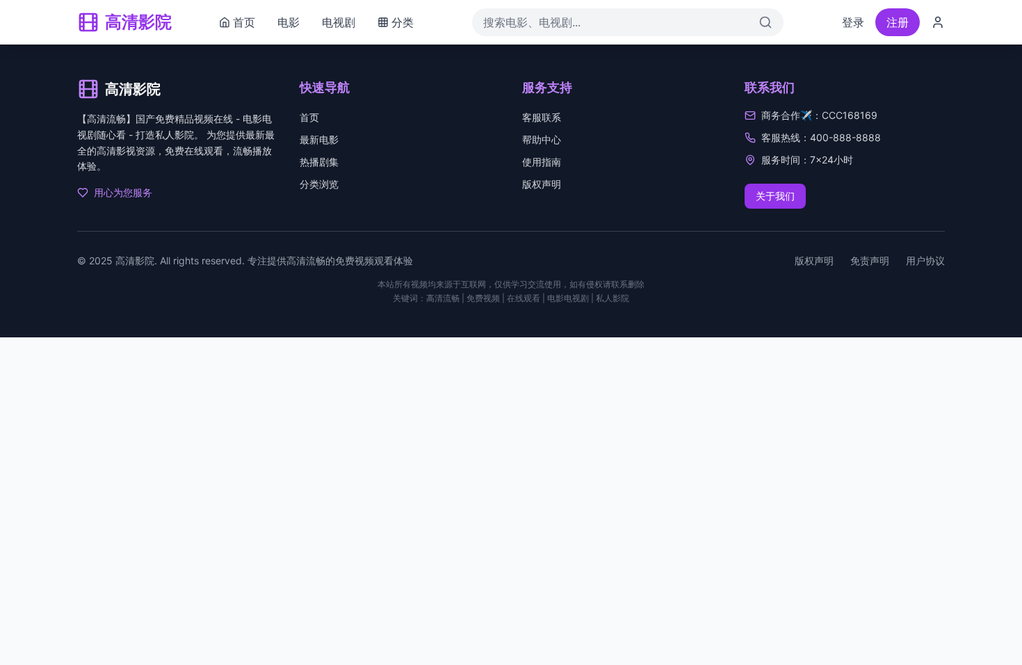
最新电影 (319, 139)
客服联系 (541, 117)
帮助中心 (541, 139)
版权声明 (541, 184)
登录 (853, 22)
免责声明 (869, 260)
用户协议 (925, 260)
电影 (288, 22)
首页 (309, 117)
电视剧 (338, 22)
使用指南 (541, 162)
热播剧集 (319, 162)
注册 (897, 22)
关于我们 (775, 196)
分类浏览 (319, 184)
